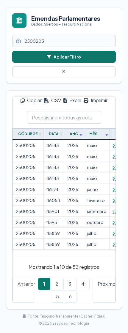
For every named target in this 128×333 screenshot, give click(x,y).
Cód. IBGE (28, 134)
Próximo (106, 284)
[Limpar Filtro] (63, 71)
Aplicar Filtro (67, 56)
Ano (74, 134)
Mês (93, 134)
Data (54, 134)
